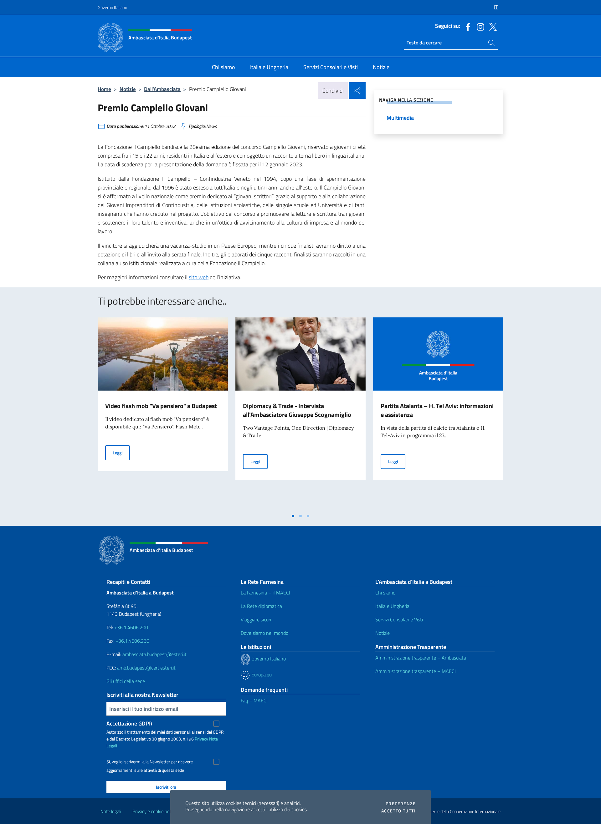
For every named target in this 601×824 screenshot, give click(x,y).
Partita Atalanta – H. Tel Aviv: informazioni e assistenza (437, 410)
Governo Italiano (112, 7)
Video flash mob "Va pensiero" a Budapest (161, 406)
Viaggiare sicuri (256, 619)
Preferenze (401, 803)
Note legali (110, 811)
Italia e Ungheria (392, 606)
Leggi (121, 452)
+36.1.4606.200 (131, 627)
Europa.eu (261, 674)
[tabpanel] (163, 413)
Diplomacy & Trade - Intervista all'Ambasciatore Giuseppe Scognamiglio (297, 410)
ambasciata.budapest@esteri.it (154, 654)
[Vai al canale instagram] (479, 26)
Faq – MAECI (254, 700)
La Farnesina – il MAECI (265, 592)
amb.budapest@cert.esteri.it (146, 667)
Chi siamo (385, 592)
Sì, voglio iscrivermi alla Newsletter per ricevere (149, 761)
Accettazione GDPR (129, 723)
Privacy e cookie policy (154, 811)
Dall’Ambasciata (162, 89)
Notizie (128, 89)
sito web (198, 277)
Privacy (201, 739)
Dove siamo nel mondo (264, 633)
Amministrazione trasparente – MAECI (415, 671)
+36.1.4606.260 (132, 641)
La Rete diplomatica (261, 606)
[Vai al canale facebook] (466, 26)
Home (104, 89)
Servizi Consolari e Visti (399, 619)
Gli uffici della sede (125, 681)
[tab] (293, 516)
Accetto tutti (398, 811)
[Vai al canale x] (491, 26)
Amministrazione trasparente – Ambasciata (420, 657)
